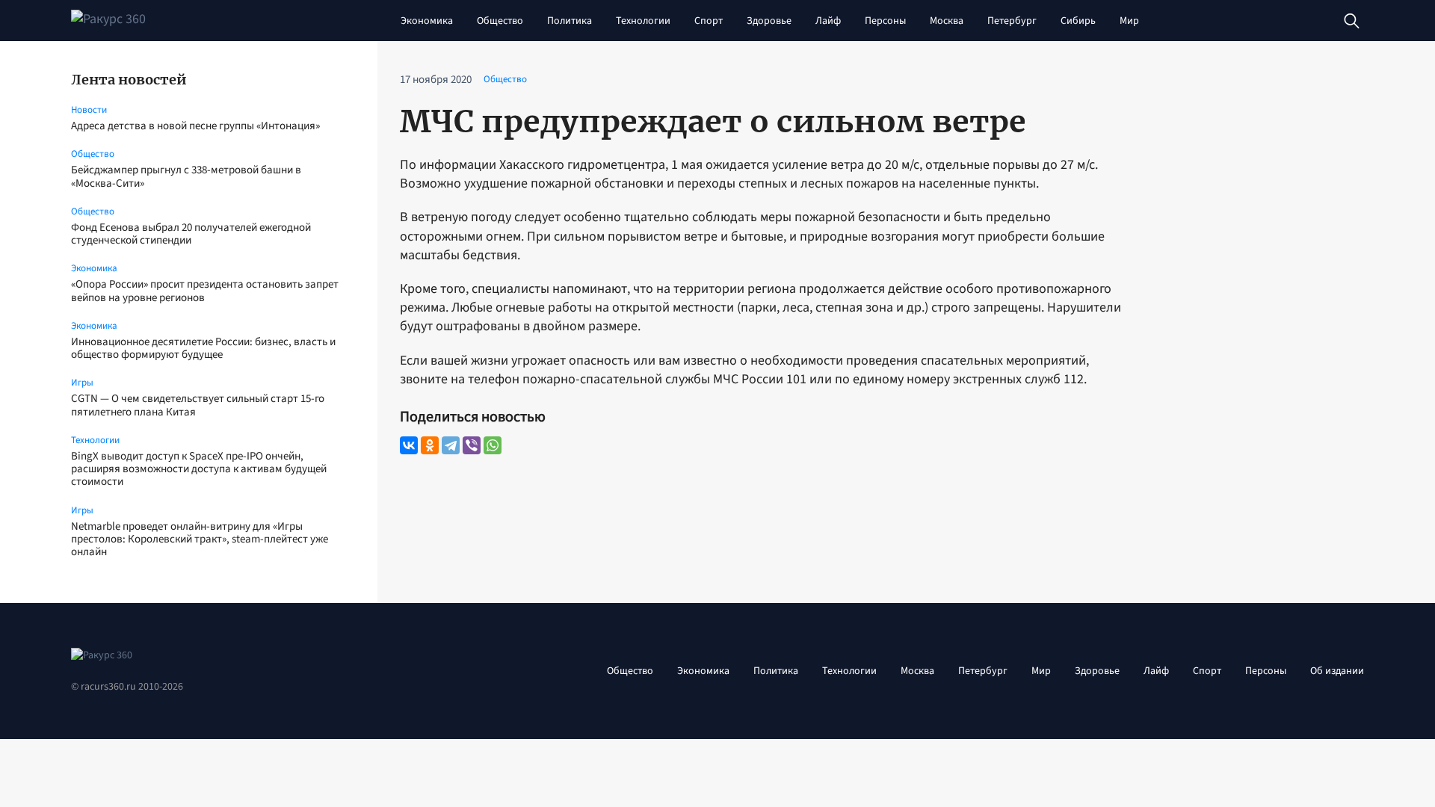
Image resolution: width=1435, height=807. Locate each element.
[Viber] (472, 445)
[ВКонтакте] (409, 445)
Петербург (1012, 20)
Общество (500, 20)
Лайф (828, 20)
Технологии (643, 20)
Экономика (427, 20)
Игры (82, 382)
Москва (946, 20)
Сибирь (1078, 20)
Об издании (1337, 671)
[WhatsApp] (493, 445)
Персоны (885, 20)
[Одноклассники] (430, 445)
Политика (569, 20)
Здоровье (769, 20)
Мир (1129, 20)
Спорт (708, 20)
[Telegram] (451, 445)
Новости (89, 110)
